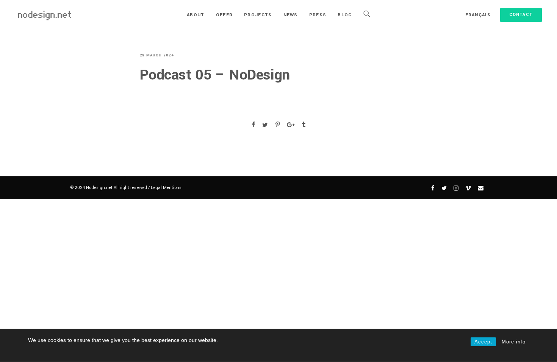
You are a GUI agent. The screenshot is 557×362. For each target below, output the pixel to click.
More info (514, 342)
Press (318, 15)
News (290, 15)
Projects (258, 15)
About (196, 15)
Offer (224, 15)
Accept (483, 342)
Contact (521, 14)
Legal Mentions (166, 187)
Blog (345, 15)
